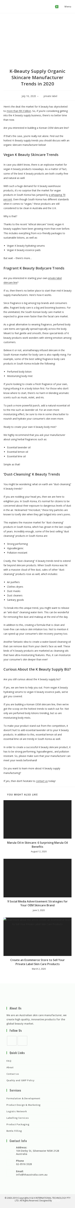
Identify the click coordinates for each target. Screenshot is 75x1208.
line (15, 282)
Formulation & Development (23, 1098)
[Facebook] (12, 1041)
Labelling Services (17, 1117)
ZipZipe (56, 1200)
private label (50, 96)
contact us (42, 781)
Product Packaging (17, 1124)
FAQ (8, 1060)
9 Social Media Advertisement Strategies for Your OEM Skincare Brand (37, 903)
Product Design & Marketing (23, 1104)
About (10, 1067)
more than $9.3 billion (19, 111)
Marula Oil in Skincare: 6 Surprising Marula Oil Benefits (37, 844)
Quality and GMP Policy (20, 1080)
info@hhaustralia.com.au (31, 1174)
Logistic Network (16, 1111)
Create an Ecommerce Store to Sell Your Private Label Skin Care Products (37, 962)
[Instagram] (22, 1041)
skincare (8, 282)
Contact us (12, 1073)
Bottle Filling (14, 1130)
